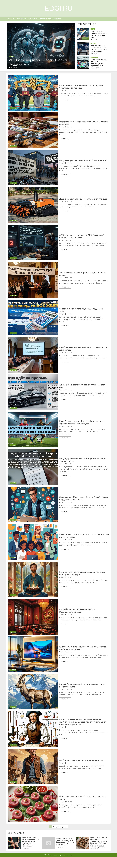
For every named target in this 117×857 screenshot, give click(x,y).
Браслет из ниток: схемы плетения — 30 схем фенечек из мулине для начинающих (30, 842)
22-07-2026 (14, 67)
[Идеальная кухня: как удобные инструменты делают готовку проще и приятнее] (48, 843)
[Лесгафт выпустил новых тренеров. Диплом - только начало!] (33, 280)
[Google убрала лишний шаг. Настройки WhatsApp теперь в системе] (33, 467)
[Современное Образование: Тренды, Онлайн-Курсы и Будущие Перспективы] (33, 504)
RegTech (93, 43)
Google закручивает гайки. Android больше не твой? (83, 160)
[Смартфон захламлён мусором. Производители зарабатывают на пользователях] (83, 62)
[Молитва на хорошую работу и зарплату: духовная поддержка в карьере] (33, 579)
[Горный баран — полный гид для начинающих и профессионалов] (33, 691)
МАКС (92, 29)
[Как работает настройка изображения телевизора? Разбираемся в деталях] (33, 654)
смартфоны (94, 57)
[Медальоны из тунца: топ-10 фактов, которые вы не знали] (33, 804)
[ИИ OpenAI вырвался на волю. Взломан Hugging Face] (41, 46)
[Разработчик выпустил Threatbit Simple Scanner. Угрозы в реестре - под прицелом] (33, 429)
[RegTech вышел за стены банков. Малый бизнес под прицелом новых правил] (83, 48)
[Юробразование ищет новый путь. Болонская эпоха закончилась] (33, 355)
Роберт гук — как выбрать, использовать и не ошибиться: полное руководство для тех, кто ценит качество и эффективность (82, 722)
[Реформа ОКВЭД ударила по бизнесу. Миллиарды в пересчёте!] (33, 130)
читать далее (65, 100)
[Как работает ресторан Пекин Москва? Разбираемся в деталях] (33, 617)
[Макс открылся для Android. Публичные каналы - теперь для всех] (83, 34)
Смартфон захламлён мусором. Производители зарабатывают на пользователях (99, 64)
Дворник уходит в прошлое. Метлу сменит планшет (83, 199)
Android (10, 19)
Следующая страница (60, 827)
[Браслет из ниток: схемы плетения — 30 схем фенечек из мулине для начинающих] (14, 843)
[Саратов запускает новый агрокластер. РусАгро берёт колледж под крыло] (33, 93)
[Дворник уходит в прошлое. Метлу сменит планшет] (33, 205)
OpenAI (11, 56)
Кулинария (32, 19)
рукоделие (21, 19)
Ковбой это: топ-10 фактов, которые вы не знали (81, 760)
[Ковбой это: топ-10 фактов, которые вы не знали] (33, 766)
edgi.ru (58, 8)
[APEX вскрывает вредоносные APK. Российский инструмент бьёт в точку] (33, 242)
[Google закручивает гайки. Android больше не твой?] (33, 167)
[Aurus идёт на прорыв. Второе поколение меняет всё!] (33, 392)
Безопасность (46, 19)
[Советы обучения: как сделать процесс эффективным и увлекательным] (33, 542)
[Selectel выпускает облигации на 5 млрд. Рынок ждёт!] (33, 317)
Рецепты (58, 19)
